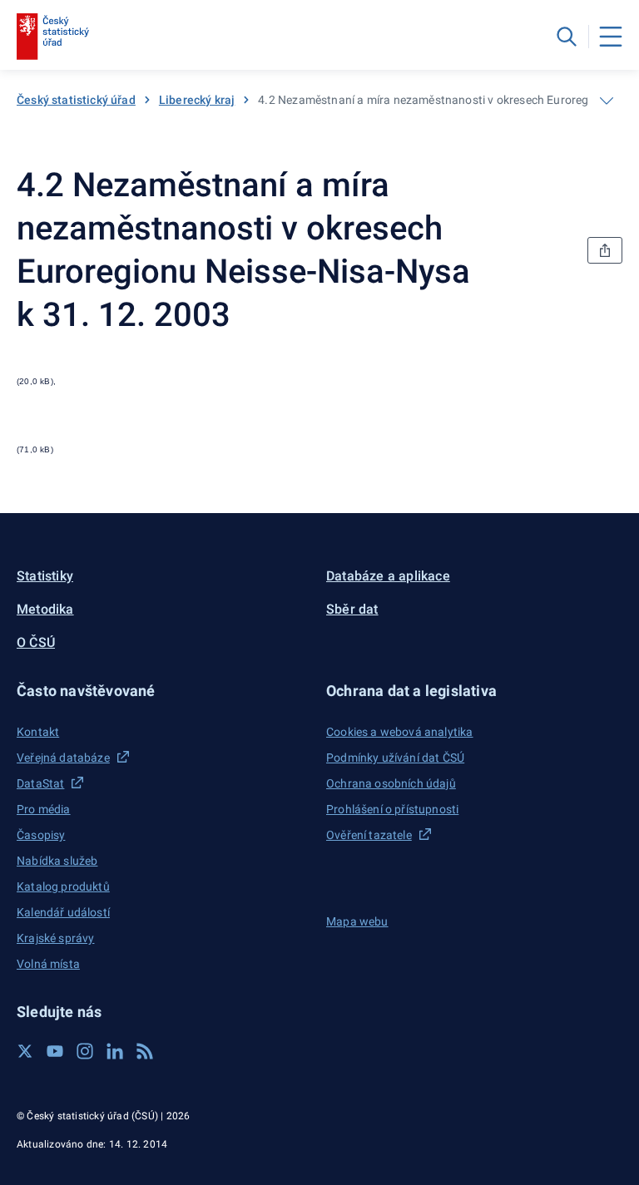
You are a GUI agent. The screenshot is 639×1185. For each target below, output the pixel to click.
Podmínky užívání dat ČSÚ (395, 757)
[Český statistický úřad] (53, 36)
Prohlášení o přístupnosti (392, 809)
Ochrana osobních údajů (391, 783)
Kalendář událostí (63, 912)
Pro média (44, 809)
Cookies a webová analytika (399, 731)
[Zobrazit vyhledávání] (566, 36)
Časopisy (41, 835)
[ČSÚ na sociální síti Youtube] (55, 1051)
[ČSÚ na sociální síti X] (25, 1051)
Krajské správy (55, 938)
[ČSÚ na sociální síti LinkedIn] (114, 1051)
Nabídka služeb (57, 860)
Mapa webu (357, 921)
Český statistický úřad (76, 99)
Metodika (45, 609)
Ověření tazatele (369, 835)
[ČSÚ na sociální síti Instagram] (85, 1051)
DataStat (40, 783)
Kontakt (38, 731)
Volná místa (48, 963)
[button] (165, 690)
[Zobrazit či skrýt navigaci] (606, 101)
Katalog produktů (63, 886)
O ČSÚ (36, 642)
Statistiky (45, 576)
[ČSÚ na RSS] (144, 1051)
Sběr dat (352, 609)
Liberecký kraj (197, 99)
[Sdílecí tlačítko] (604, 250)
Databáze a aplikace (388, 576)
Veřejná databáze (63, 757)
